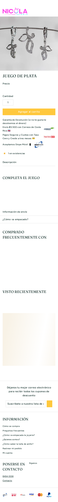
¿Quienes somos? (11, 439)
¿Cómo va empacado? (15, 219)
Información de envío (15, 211)
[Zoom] (55, 68)
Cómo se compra (11, 426)
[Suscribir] (49, 403)
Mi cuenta (7, 453)
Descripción (9, 162)
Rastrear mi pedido (12, 448)
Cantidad (8, 96)
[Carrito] (52, 11)
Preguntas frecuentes (13, 430)
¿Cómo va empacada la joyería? (19, 435)
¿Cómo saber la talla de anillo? (18, 444)
